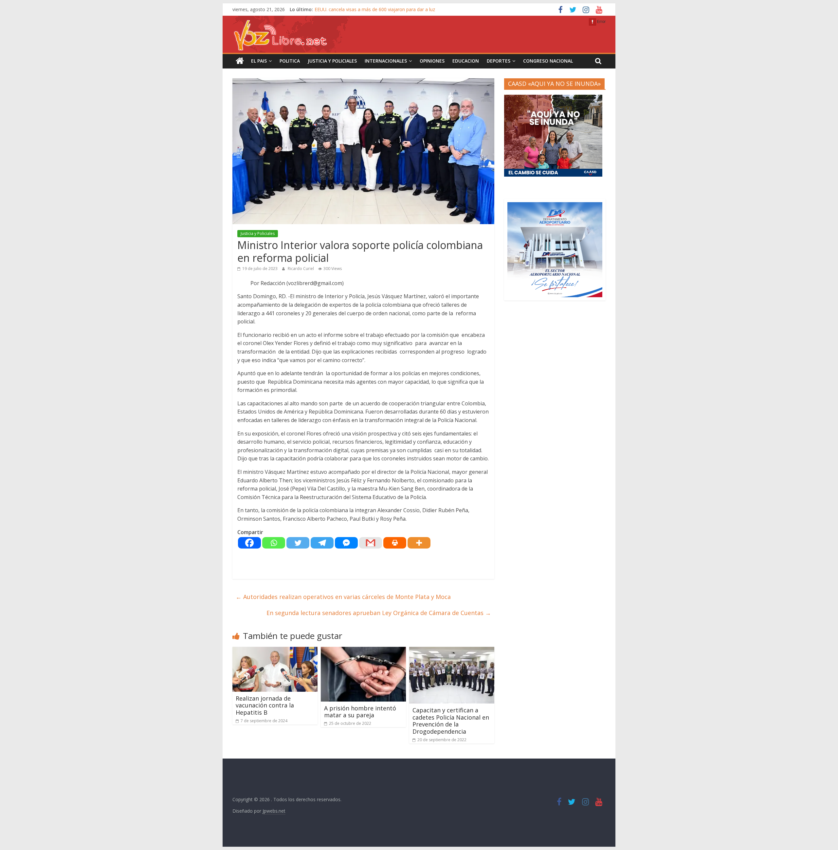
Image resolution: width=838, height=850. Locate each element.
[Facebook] (249, 543)
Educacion (465, 61)
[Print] (394, 543)
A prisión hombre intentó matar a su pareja (360, 711)
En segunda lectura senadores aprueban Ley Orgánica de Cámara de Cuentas (378, 613)
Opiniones (432, 61)
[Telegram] (322, 543)
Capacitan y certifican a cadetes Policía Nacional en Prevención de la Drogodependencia (450, 720)
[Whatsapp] (273, 543)
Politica (290, 61)
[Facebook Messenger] (346, 543)
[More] (419, 543)
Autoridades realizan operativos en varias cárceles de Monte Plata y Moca (343, 597)
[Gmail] (370, 543)
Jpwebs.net (274, 811)
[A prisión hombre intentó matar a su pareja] (363, 650)
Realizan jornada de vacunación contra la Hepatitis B (265, 705)
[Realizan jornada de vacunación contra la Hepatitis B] (275, 650)
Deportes (498, 61)
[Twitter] (297, 543)
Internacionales (386, 61)
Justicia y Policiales (332, 61)
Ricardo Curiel (301, 268)
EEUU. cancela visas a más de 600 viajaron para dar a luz (375, 9)
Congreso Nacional (548, 61)
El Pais (259, 61)
